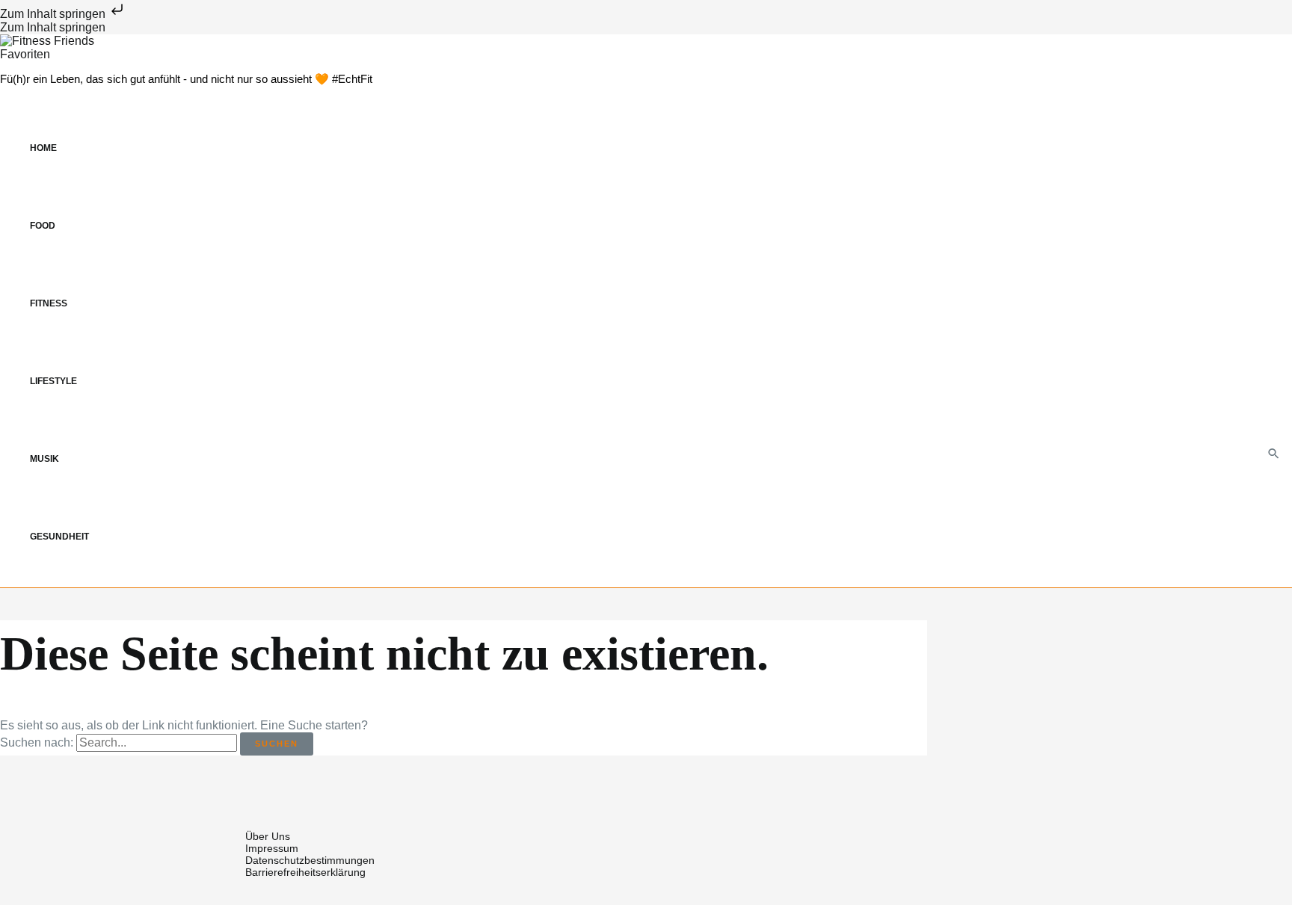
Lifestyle (53, 381)
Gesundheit (59, 536)
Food (42, 225)
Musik (44, 459)
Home (43, 148)
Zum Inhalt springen (54, 13)
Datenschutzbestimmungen (310, 860)
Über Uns (267, 836)
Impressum (271, 848)
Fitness (48, 303)
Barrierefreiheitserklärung (305, 872)
